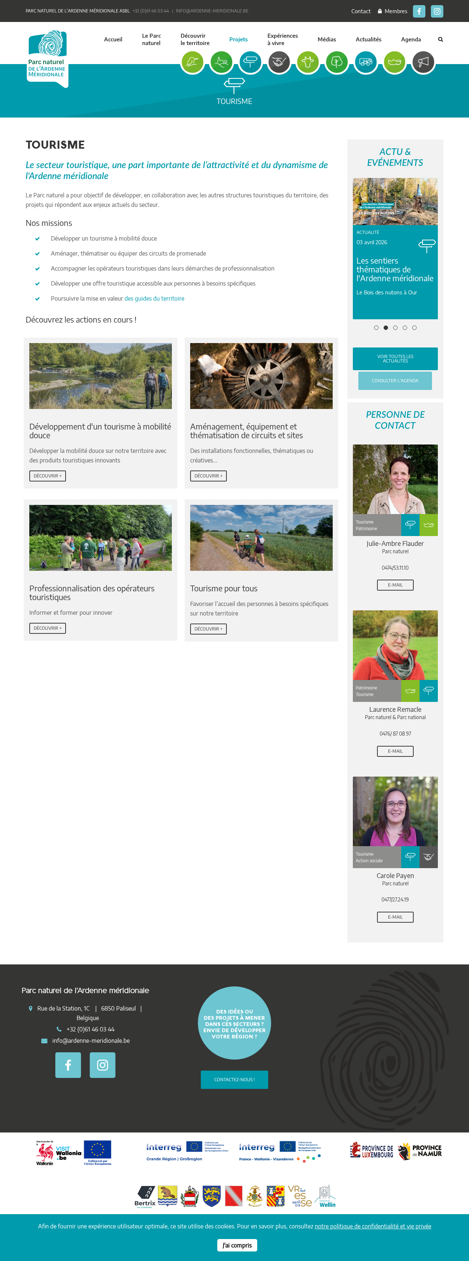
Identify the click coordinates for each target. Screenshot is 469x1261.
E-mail (395, 585)
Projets (238, 39)
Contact (361, 11)
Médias (327, 39)
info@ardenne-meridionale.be (212, 11)
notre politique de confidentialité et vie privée (373, 1226)
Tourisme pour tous (224, 588)
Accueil (113, 39)
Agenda (411, 39)
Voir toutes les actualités (395, 359)
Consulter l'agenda (395, 380)
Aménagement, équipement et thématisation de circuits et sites (246, 430)
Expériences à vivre (282, 39)
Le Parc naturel (151, 39)
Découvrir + (48, 476)
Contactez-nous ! (234, 1079)
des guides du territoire (154, 298)
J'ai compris (237, 1245)
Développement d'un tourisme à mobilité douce (100, 430)
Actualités (368, 39)
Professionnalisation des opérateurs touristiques (92, 592)
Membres (394, 11)
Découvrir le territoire (195, 39)
